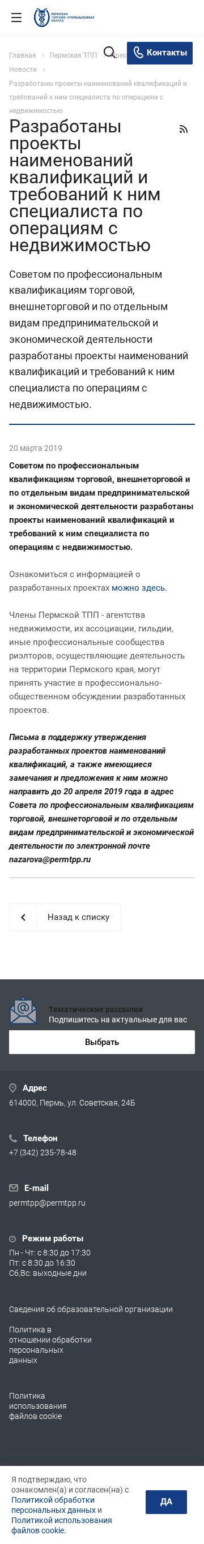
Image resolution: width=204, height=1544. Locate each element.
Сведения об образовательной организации (91, 1309)
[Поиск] (110, 53)
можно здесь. (139, 588)
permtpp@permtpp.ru (47, 1202)
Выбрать (102, 1042)
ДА (166, 1501)
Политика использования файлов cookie (38, 1406)
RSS (183, 129)
